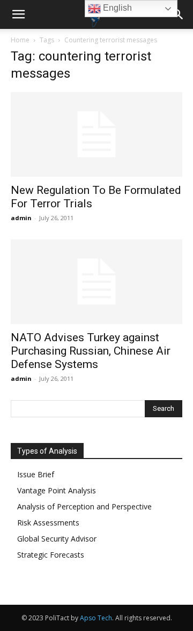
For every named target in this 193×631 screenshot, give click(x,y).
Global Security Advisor (56, 539)
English (116, 7)
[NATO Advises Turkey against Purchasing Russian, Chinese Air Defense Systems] (96, 281)
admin (21, 218)
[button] (18, 14)
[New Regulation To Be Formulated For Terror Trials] (96, 134)
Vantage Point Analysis (56, 490)
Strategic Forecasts (50, 555)
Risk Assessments (48, 522)
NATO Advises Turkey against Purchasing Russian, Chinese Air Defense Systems (90, 351)
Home (20, 39)
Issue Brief (35, 474)
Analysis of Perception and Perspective (84, 506)
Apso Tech (96, 617)
